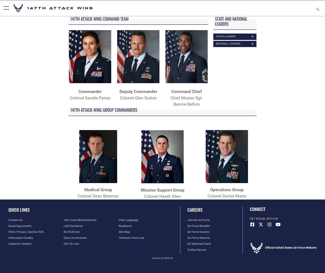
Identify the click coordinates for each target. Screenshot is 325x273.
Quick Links (19, 210)
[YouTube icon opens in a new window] (278, 224)
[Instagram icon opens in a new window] (269, 224)
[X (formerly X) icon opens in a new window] (260, 224)
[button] (5, 8)
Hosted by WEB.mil (162, 258)
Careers (194, 210)
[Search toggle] (318, 8)
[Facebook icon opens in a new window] (252, 224)
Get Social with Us (264, 218)
